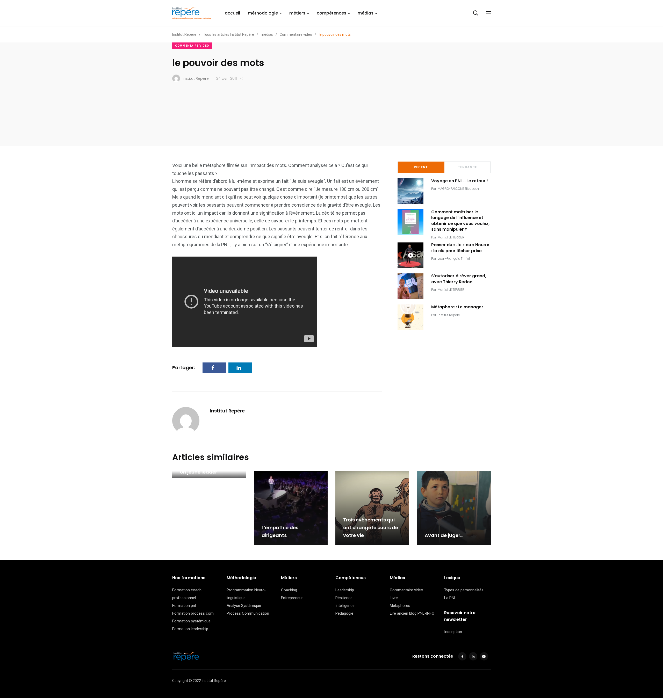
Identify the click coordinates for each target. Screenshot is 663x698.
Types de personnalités (464, 590)
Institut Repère (227, 411)
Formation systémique (191, 621)
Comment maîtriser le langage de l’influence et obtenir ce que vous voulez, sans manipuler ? (460, 220)
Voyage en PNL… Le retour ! (459, 181)
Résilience (343, 597)
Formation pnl (184, 605)
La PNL (450, 597)
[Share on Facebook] (214, 367)
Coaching (289, 590)
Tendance (467, 167)
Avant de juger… (444, 535)
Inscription (453, 631)
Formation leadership (190, 629)
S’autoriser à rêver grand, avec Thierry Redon (458, 279)
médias (365, 13)
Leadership (344, 590)
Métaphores (400, 605)
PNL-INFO (425, 613)
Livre (394, 597)
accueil (232, 13)
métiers (297, 13)
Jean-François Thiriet (454, 258)
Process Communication (248, 613)
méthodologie (263, 13)
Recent (421, 167)
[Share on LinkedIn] (240, 367)
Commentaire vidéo (192, 45)
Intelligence (345, 605)
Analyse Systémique (244, 605)
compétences (331, 13)
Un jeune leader (198, 472)
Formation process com (193, 613)
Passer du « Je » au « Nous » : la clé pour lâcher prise (460, 248)
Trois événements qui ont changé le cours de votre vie (370, 528)
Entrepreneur (292, 597)
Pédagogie (344, 613)
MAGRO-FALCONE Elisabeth (458, 188)
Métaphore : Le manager (457, 307)
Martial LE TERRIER (451, 237)
